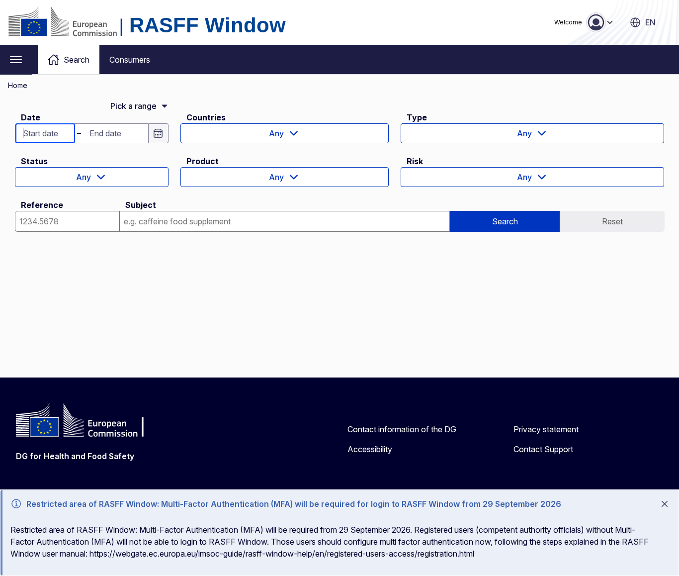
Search (505, 221)
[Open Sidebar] (16, 60)
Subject (140, 205)
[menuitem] (68, 59)
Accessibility (369, 449)
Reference (42, 205)
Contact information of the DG (401, 429)
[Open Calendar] (159, 133)
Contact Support (543, 449)
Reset (612, 221)
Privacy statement (546, 429)
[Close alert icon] (665, 504)
